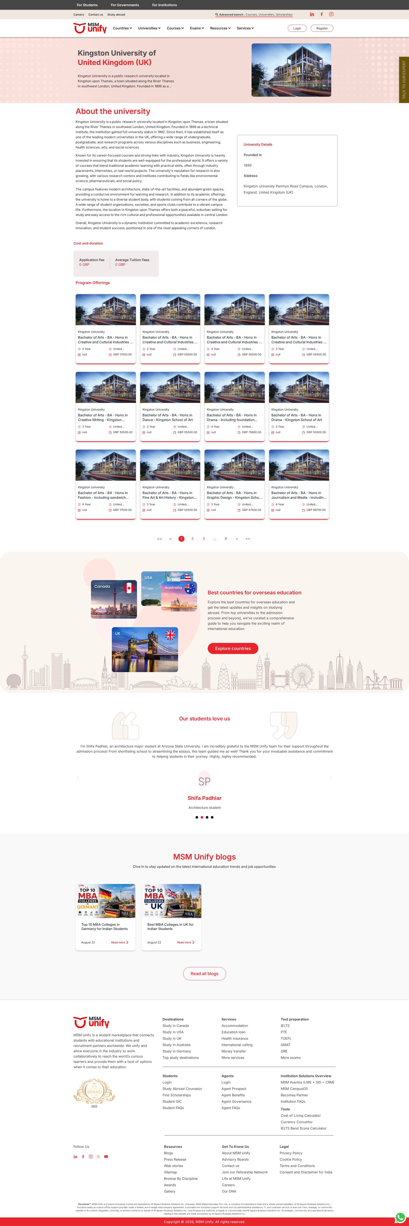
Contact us (95, 14)
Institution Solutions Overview (306, 1076)
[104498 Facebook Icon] (322, 14)
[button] (78, 777)
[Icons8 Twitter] (98, 1156)
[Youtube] (106, 1156)
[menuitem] (122, 28)
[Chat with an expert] (400, 1217)
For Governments (125, 5)
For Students (87, 5)
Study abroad (116, 14)
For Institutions (164, 5)
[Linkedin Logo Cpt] (75, 1156)
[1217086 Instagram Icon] (331, 14)
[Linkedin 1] (312, 14)
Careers (78, 14)
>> (248, 538)
